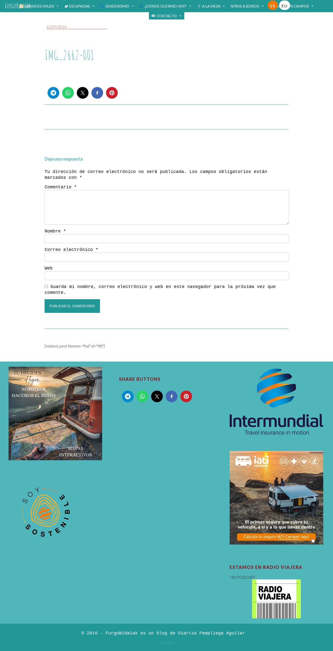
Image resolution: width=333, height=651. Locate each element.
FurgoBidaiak (18, 5)
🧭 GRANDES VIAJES (36, 6)
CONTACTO (167, 16)
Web (49, 268)
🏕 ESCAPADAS (77, 6)
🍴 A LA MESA (208, 6)
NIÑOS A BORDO (244, 6)
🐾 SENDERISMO (114, 6)
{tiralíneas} (166, 642)
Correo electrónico (71, 249)
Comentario (61, 187)
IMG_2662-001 (69, 55)
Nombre (55, 231)
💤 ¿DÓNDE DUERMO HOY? (163, 6)
